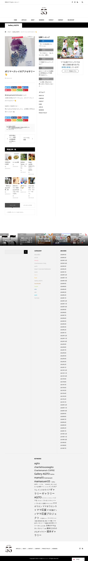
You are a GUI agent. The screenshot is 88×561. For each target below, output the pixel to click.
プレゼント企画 (41, 503)
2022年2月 (63, 364)
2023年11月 (63, 304)
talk (35, 292)
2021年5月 (63, 390)
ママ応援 (41, 509)
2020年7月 (63, 419)
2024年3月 (63, 292)
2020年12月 (63, 405)
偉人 (44, 521)
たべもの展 (37, 487)
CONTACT (51, 20)
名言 (50, 523)
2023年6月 (63, 318)
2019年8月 (63, 445)
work (35, 295)
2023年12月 (63, 301)
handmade (37, 283)
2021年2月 (63, 399)
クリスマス (44, 498)
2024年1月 (63, 298)
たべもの (54, 484)
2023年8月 (63, 312)
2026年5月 (63, 254)
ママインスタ (49, 503)
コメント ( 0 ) (12, 205)
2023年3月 (63, 327)
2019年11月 (63, 437)
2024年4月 (63, 289)
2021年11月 (63, 373)
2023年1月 (63, 332)
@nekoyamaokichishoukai (13, 95)
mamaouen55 (42, 481)
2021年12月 (63, 370)
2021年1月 (63, 402)
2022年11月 (63, 338)
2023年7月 (63, 315)
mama (52, 474)
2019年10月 (63, 439)
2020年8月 (63, 416)
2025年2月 (63, 269)
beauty (36, 260)
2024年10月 (63, 280)
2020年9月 (63, 413)
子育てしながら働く (41, 525)
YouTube (36, 298)
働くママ (47, 521)
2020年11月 (63, 408)
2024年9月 (63, 283)
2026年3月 (63, 257)
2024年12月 (63, 275)
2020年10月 (63, 411)
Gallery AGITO (13, 25)
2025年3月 (63, 266)
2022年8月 (63, 347)
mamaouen (48, 478)
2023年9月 (63, 309)
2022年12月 (63, 335)
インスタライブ (44, 490)
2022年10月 (63, 341)
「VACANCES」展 (48, 484)
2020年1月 (63, 431)
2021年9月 (63, 379)
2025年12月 (63, 260)
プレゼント (40, 500)
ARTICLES (24, 20)
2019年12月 (63, 434)
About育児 (37, 254)
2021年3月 (63, 396)
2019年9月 (63, 442)
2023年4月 (63, 324)
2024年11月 (63, 278)
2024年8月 (63, 286)
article (36, 257)
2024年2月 (63, 295)
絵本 (45, 528)
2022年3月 (63, 361)
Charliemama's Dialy (40, 263)
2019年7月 (63, 448)
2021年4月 (63, 393)
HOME (15, 20)
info (35, 289)
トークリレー (50, 498)
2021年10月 (63, 376)
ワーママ (50, 518)
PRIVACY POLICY (43, 113)
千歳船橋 (46, 523)
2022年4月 (63, 358)
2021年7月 (63, 384)
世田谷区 (40, 521)
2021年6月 (63, 387)
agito (9, 127)
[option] (9, 239)
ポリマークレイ (18, 128)
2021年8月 (63, 382)
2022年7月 (63, 350)
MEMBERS (41, 20)
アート (42, 486)
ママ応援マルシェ (43, 518)
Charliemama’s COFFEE (44, 470)
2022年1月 (63, 367)
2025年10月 (63, 263)
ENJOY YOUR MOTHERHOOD (42, 269)
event (36, 272)
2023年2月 (63, 330)
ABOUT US (41, 95)
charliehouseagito (15, 127)
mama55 (39, 477)
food (35, 278)
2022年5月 (63, 356)
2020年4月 (63, 422)
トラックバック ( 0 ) (27, 205)
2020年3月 (63, 425)
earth (35, 266)
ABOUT (32, 20)
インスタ (47, 486)
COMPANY (60, 20)
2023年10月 (63, 306)
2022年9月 (63, 344)
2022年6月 (63, 353)
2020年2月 (63, 428)
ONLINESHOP (71, 20)
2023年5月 (63, 321)
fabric (36, 275)
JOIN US (41, 107)
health (36, 286)
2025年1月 (63, 272)
